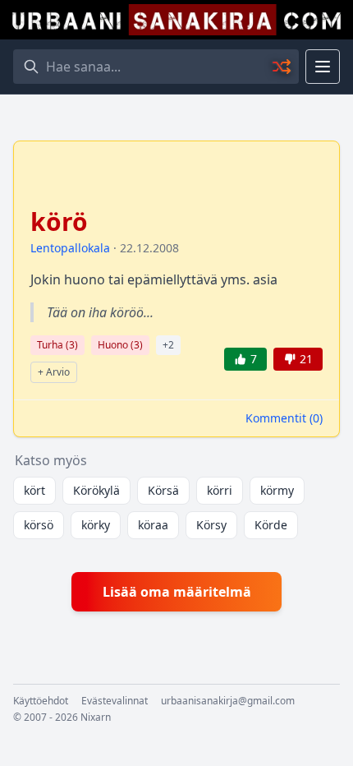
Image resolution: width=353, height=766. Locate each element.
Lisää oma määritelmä (177, 592)
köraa (153, 525)
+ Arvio (54, 372)
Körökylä (96, 490)
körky (95, 525)
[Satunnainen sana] (282, 66)
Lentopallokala (70, 248)
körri (219, 490)
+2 (168, 345)
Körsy (211, 525)
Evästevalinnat (114, 701)
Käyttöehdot (40, 701)
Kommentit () (284, 418)
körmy (277, 490)
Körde (270, 525)
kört (34, 490)
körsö (38, 525)
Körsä (163, 490)
